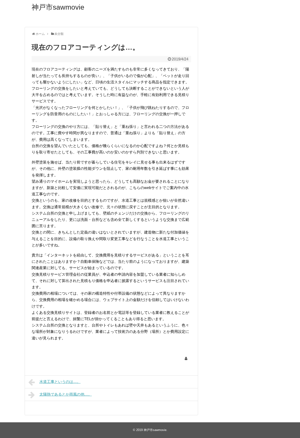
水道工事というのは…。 (60, 382)
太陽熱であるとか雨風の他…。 (65, 394)
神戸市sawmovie (58, 7)
